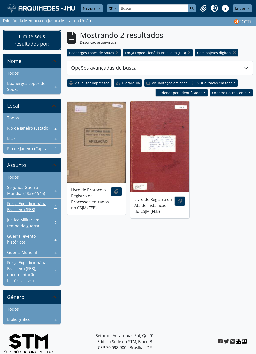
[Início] (42, 8)
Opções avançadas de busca (104, 67)
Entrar (241, 8)
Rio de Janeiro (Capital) (32, 150)
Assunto (16, 165)
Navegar (90, 8)
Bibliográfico (32, 320)
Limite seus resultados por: (32, 40)
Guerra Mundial (32, 254)
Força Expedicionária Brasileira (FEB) (32, 206)
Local (13, 105)
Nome (14, 61)
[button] (203, 8)
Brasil (32, 140)
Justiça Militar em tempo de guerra (32, 223)
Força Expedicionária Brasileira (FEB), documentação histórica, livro (32, 271)
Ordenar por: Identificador (180, 92)
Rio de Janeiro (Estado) (32, 129)
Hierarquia (130, 83)
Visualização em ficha (169, 83)
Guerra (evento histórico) (32, 239)
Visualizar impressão (92, 83)
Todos (13, 73)
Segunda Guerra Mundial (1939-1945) (32, 190)
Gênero (15, 297)
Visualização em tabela (216, 83)
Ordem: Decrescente (230, 92)
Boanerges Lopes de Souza (32, 86)
